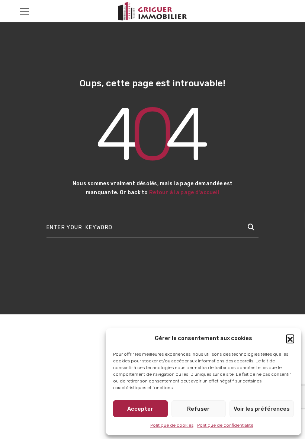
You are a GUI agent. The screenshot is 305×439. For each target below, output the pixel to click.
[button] (290, 338)
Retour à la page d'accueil (184, 192)
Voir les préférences (262, 409)
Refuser (198, 409)
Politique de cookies (171, 425)
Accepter (140, 409)
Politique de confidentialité (225, 425)
